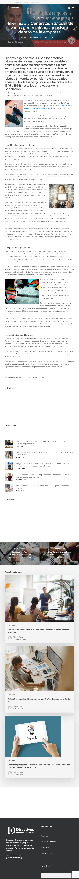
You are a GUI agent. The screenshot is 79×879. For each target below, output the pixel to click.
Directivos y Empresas (30, 37)
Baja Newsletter (47, 853)
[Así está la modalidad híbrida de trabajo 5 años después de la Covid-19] (39, 679)
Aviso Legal (45, 847)
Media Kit (25, 2)
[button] (73, 8)
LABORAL (39, 17)
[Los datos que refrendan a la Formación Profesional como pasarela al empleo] (39, 609)
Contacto (18, 2)
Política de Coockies (48, 842)
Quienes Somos (35, 2)
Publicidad (45, 836)
